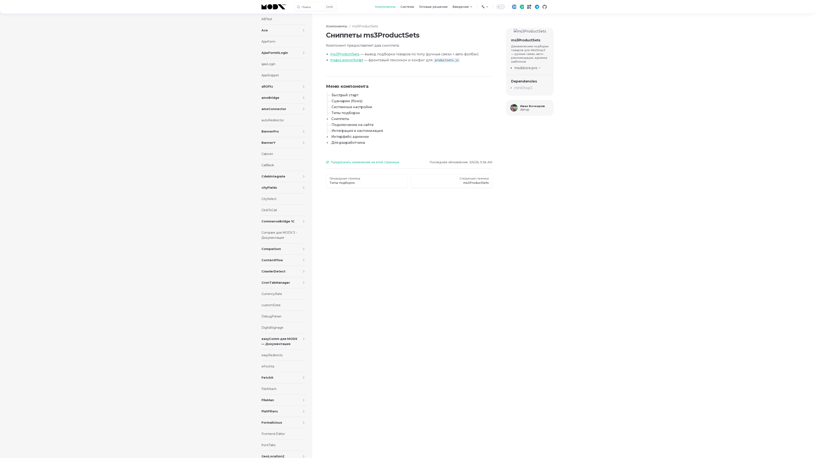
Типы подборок (346, 113)
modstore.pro (525, 68)
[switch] (500, 6)
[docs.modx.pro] (274, 7)
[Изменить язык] (485, 7)
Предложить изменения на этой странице (365, 162)
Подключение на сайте (353, 125)
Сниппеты (340, 119)
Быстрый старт (345, 95)
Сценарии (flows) (347, 101)
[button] (303, 30)
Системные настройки (352, 107)
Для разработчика (348, 143)
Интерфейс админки (350, 137)
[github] (544, 7)
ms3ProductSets (525, 40)
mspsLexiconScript (346, 60)
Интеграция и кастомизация (357, 131)
